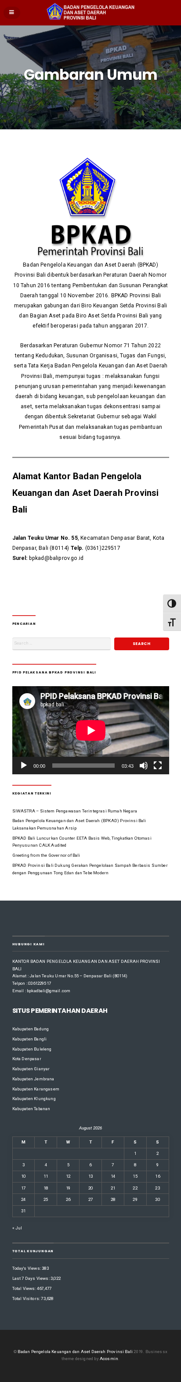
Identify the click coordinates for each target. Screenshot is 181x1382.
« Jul (17, 1227)
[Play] (23, 765)
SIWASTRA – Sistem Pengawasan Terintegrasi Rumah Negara (75, 811)
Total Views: (24, 1288)
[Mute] (143, 765)
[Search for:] (61, 644)
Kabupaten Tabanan (31, 1108)
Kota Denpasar (26, 1058)
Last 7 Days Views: (31, 1278)
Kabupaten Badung (30, 1028)
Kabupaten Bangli (29, 1038)
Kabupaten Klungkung (34, 1098)
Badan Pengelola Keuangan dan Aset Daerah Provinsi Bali (75, 1351)
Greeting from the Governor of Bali (46, 855)
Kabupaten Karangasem (35, 1088)
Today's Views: (27, 1268)
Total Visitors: (26, 1298)
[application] (90, 730)
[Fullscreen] (157, 765)
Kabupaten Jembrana (33, 1078)
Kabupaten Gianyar (31, 1068)
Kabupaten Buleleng (32, 1049)
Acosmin (109, 1358)
